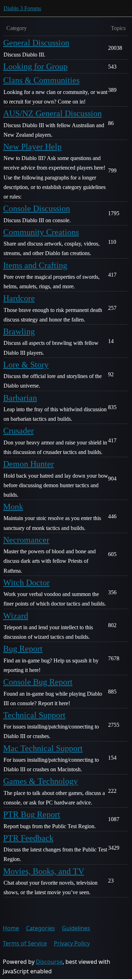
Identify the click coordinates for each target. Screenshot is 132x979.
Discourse (49, 962)
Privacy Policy (72, 943)
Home (11, 928)
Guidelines (76, 928)
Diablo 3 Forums (22, 8)
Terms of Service (25, 943)
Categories (40, 928)
